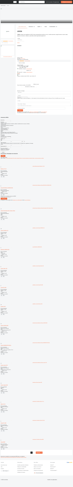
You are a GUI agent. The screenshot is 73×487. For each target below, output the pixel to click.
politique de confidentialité (33, 111)
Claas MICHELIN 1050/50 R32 (7, 187)
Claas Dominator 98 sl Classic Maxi (8, 210)
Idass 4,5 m (3, 404)
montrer (3, 152)
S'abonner (4, 198)
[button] (21, 63)
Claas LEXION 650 (4, 325)
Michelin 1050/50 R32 (5, 249)
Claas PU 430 (3, 423)
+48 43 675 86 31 (29, 72)
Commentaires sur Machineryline (22, 470)
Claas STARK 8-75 (4, 230)
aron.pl (18, 73)
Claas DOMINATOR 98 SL (6, 345)
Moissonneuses (9, 457)
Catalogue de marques (21, 472)
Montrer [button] (24, 68)
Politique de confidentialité (21, 466)
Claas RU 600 (3, 287)
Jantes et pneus (23, 457)
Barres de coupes (4, 457)
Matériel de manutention (16, 457)
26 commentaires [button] (27, 60)
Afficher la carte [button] (36, 84)
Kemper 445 (3, 306)
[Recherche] (19, 2)
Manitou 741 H (3, 168)
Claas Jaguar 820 (4, 385)
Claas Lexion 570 (4, 365)
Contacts (2, 468)
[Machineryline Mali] (6, 2)
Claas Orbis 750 (4, 268)
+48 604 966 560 (29, 68)
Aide (1, 466)
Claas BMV (3, 442)
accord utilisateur (44, 111)
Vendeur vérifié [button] (20, 57)
